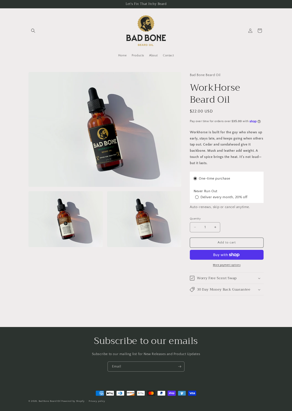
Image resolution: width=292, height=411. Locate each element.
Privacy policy (97, 401)
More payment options (226, 265)
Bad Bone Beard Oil (50, 401)
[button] (33, 30)
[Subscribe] (179, 367)
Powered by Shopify (73, 401)
